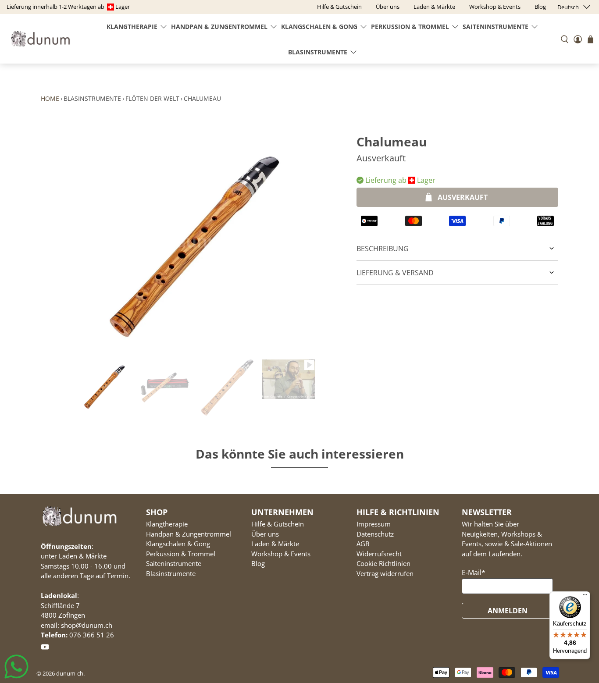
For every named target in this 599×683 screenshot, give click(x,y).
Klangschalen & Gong (319, 26)
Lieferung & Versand (395, 272)
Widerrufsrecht (379, 553)
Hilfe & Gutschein (277, 523)
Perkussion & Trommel (410, 26)
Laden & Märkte (275, 543)
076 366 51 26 (91, 634)
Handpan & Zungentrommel (219, 26)
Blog (258, 563)
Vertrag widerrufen (385, 573)
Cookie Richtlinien (383, 563)
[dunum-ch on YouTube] (45, 648)
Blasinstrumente (317, 52)
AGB (363, 543)
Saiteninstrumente (495, 26)
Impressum (374, 523)
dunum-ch (69, 673)
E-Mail (473, 572)
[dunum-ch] (40, 38)
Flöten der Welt (152, 98)
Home (50, 98)
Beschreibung (383, 248)
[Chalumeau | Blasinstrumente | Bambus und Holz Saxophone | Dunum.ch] (194, 241)
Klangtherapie (132, 26)
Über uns (265, 534)
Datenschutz (375, 534)
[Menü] (585, 596)
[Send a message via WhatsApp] (16, 667)
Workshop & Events (280, 553)
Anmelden (508, 610)
